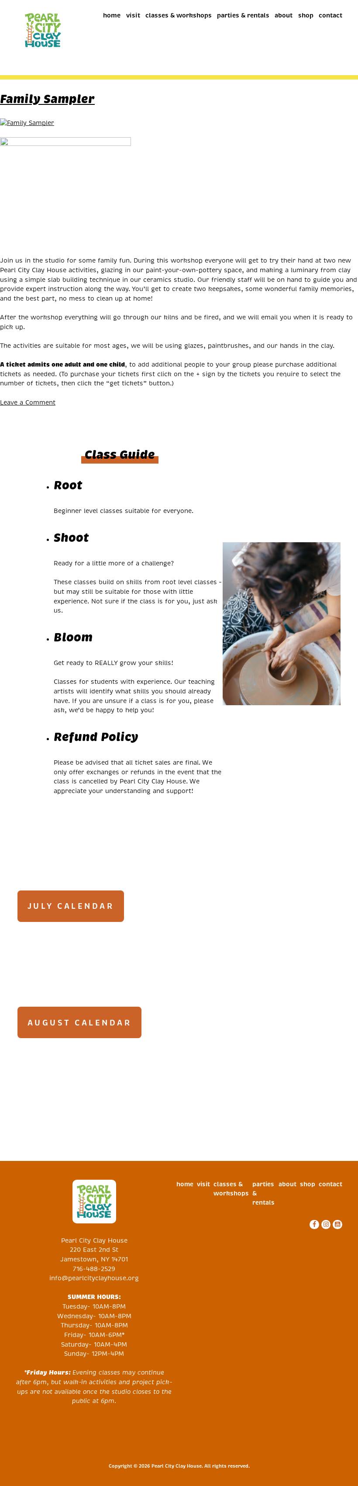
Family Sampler (47, 99)
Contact (330, 15)
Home (111, 15)
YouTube (336, 1225)
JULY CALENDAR (71, 906)
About (284, 15)
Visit (133, 15)
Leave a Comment (27, 402)
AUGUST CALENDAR (80, 1023)
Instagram (325, 1225)
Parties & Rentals (243, 15)
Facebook (313, 1225)
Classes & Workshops (178, 15)
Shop (305, 15)
